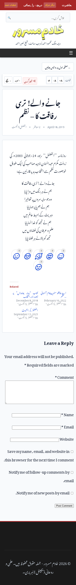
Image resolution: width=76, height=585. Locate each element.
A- (54, 80)
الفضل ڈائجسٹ (19, 126)
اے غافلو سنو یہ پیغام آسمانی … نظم (53, 294)
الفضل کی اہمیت (30, 309)
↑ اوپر (17, 80)
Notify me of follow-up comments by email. (41, 475)
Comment (64, 376)
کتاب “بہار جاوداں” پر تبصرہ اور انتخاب (25, 294)
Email (67, 426)
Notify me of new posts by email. (43, 492)
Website (67, 438)
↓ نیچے (8, 80)
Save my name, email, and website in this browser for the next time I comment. (39, 455)
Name (67, 413)
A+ (60, 80)
